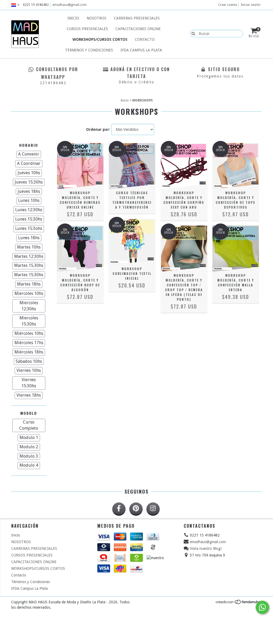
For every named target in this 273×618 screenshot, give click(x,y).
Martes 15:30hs (28, 274)
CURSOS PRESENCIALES (87, 29)
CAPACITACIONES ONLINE (138, 29)
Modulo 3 (28, 456)
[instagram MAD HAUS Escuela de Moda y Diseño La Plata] (153, 509)
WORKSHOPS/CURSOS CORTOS (100, 39)
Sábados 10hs (29, 361)
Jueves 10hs (29, 172)
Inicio (73, 18)
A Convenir (28, 154)
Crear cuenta (227, 5)
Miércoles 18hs (28, 352)
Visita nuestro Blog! (206, 548)
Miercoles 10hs (28, 293)
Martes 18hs (29, 284)
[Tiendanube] (238, 603)
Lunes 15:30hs (28, 219)
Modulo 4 (28, 465)
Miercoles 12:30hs (28, 305)
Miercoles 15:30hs (28, 321)
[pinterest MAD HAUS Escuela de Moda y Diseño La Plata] (136, 509)
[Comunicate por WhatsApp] (262, 607)
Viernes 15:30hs (28, 382)
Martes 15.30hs (28, 265)
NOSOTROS (96, 18)
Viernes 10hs (29, 370)
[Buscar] (192, 33)
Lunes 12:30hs (28, 209)
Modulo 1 (28, 437)
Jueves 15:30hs (29, 182)
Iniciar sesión (250, 5)
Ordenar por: (98, 129)
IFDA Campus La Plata (141, 50)
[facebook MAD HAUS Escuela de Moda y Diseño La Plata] (119, 509)
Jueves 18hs (29, 191)
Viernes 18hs (29, 395)
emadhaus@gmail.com (70, 5)
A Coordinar (29, 163)
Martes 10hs (29, 247)
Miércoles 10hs (28, 333)
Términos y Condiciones (89, 50)
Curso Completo (28, 425)
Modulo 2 (28, 446)
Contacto (145, 39)
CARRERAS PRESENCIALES (137, 18)
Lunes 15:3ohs (28, 228)
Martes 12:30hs (28, 256)
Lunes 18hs (28, 237)
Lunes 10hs (28, 200)
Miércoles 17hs (28, 342)
